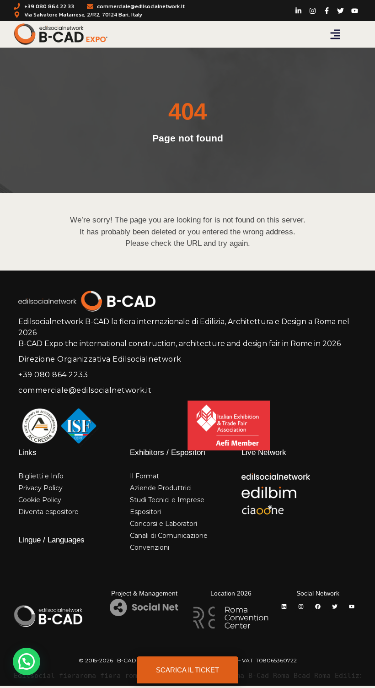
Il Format (144, 476)
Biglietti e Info (41, 476)
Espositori (145, 512)
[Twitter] (334, 606)
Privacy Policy (40, 488)
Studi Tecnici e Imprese (167, 500)
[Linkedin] (284, 606)
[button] (335, 34)
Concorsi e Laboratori (163, 524)
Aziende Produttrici (161, 488)
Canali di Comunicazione (169, 535)
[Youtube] (351, 606)
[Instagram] (300, 606)
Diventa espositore (48, 512)
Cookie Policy (39, 500)
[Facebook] (317, 606)
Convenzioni (149, 547)
